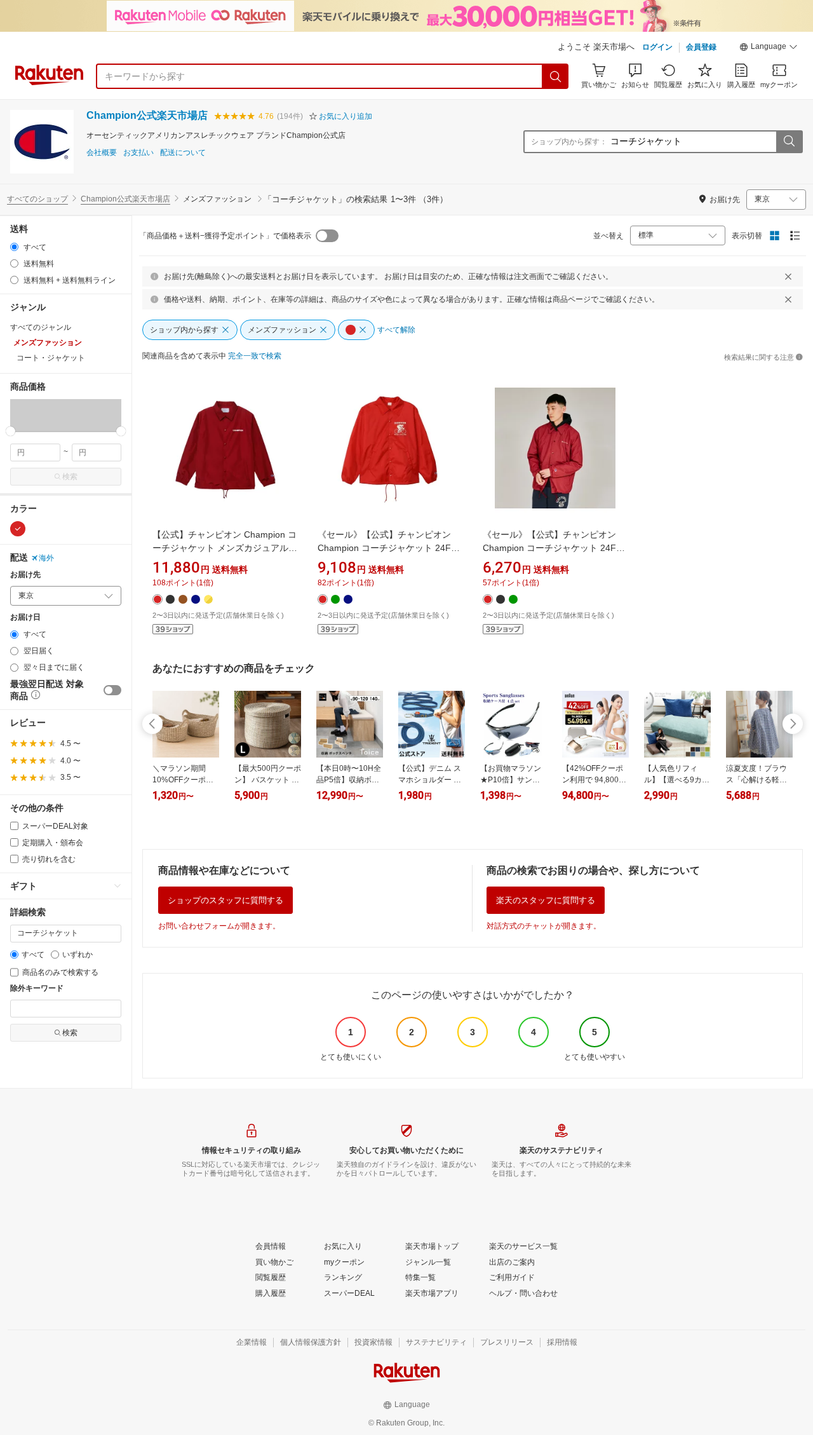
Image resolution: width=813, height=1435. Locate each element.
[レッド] (17, 528)
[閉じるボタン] (788, 276)
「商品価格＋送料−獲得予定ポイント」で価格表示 (225, 235)
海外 (46, 558)
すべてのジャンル (40, 327)
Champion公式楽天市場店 (147, 115)
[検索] (555, 76)
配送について (183, 153)
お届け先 (25, 575)
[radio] (14, 247)
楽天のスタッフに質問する (545, 900)
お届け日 (25, 617)
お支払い (138, 153)
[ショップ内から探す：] (789, 142)
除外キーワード (37, 988)
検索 (69, 476)
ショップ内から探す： (569, 141)
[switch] (112, 690)
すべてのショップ (37, 198)
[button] (768, 48)
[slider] (10, 431)
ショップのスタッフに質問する (225, 900)
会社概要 (101, 153)
